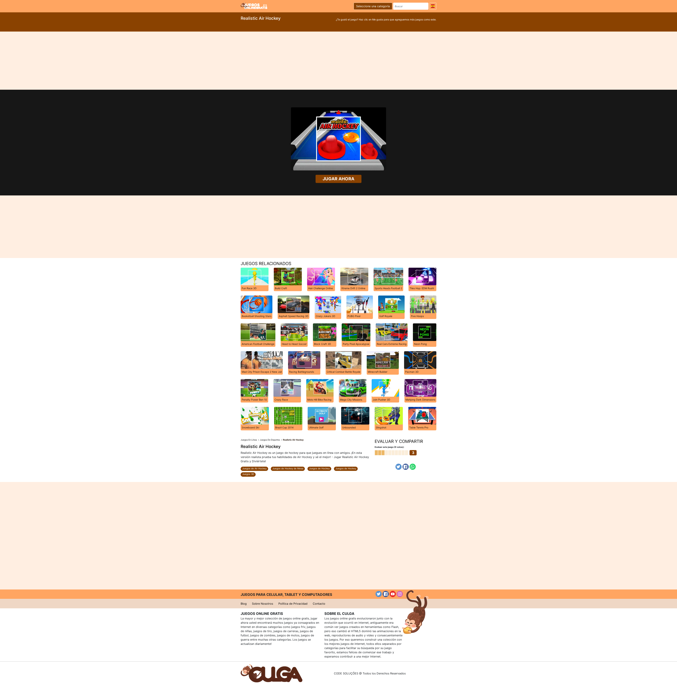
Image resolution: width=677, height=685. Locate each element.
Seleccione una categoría (373, 6)
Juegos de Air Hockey (254, 468)
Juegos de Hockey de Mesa (287, 468)
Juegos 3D (248, 474)
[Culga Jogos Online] (271, 673)
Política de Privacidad (292, 603)
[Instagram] (400, 594)
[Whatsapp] (413, 467)
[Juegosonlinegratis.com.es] (254, 5)
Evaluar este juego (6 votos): (389, 447)
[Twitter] (398, 467)
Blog (244, 603)
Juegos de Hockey (319, 468)
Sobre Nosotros (262, 603)
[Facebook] (405, 467)
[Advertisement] (338, 60)
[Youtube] (393, 594)
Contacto (319, 603)
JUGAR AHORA (338, 179)
